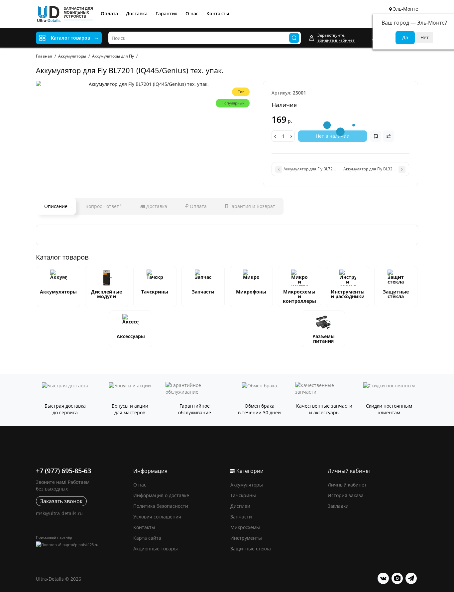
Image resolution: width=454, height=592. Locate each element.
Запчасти (203, 292)
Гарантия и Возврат (251, 206)
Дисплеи (240, 506)
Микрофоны (251, 292)
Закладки (338, 506)
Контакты (217, 13)
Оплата (109, 13)
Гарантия (166, 13)
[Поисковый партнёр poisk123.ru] (81, 544)
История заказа (346, 495)
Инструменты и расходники (348, 294)
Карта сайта (147, 538)
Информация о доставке (161, 495)
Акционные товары (155, 548)
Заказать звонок (61, 501)
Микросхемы (245, 527)
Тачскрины (154, 292)
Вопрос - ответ (103, 206)
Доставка (137, 13)
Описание (55, 206)
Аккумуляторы (58, 292)
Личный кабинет (347, 485)
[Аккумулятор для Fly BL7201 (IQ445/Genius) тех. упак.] (146, 84)
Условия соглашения (157, 516)
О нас (191, 13)
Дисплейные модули (106, 294)
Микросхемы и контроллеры (299, 296)
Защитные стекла (250, 548)
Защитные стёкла (396, 294)
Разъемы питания (323, 338)
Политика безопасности (160, 506)
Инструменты (246, 538)
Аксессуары (131, 336)
